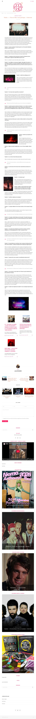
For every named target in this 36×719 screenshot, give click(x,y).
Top (33, 717)
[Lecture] (3, 459)
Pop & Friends (4, 463)
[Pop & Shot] (18, 7)
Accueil (2, 13)
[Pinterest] (1, 30)
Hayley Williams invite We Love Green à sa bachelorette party (29, 396)
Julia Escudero (7, 335)
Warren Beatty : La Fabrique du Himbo (18, 587)
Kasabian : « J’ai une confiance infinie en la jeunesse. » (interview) (6, 396)
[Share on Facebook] (1, 25)
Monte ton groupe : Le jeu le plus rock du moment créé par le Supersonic (18, 670)
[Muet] (31, 459)
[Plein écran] (32, 459)
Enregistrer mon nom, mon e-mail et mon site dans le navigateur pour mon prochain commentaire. (16, 418)
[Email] (1, 32)
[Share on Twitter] (1, 27)
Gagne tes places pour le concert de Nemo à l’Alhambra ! (18, 505)
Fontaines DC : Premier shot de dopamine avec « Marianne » (18, 546)
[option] (18, 489)
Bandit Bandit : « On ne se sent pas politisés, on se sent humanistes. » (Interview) (11, 350)
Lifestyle (18, 668)
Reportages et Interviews (18, 15)
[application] (18, 451)
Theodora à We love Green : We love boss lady (18, 396)
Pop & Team (3, 466)
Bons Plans (18, 503)
